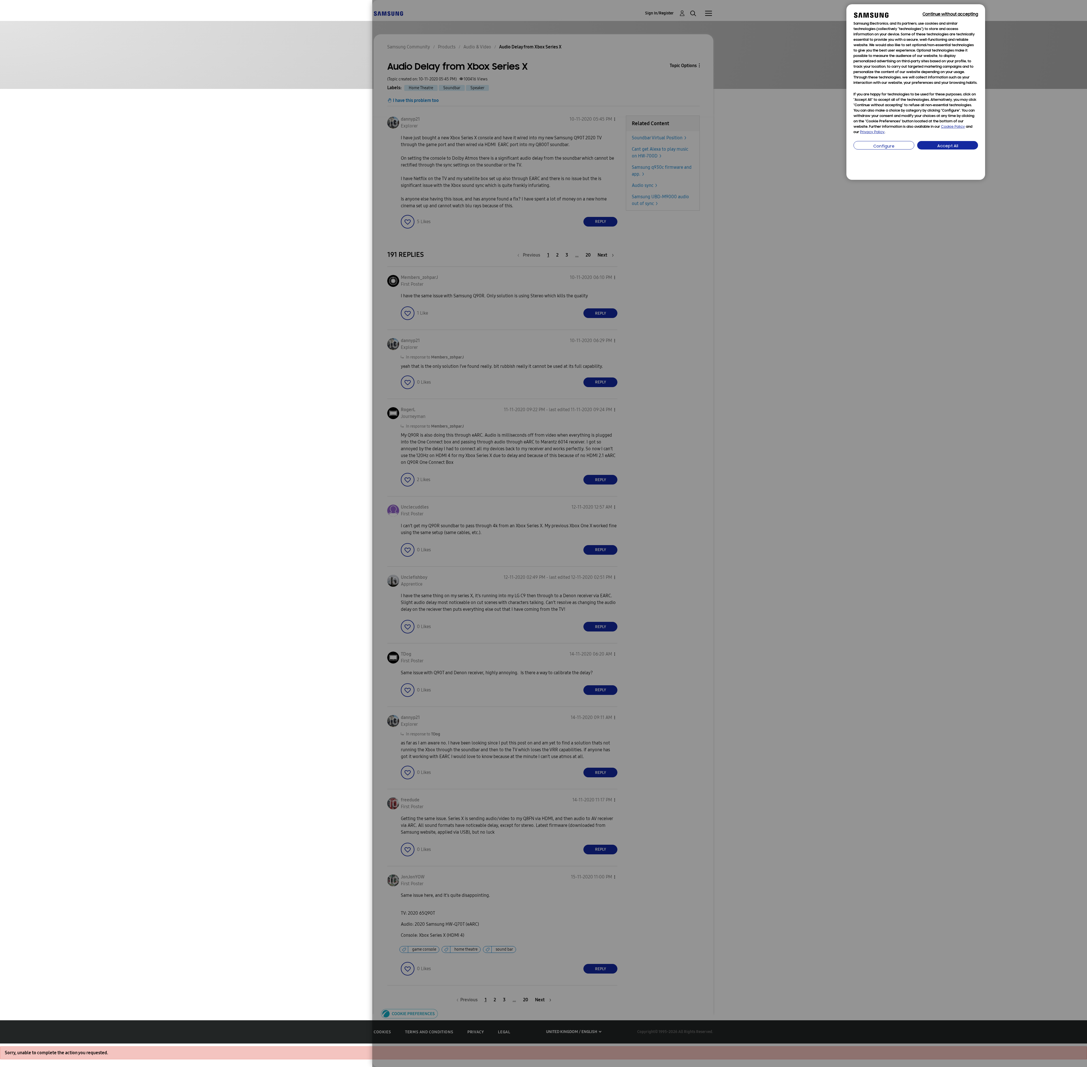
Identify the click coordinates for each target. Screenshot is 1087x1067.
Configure (884, 146)
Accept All (947, 146)
